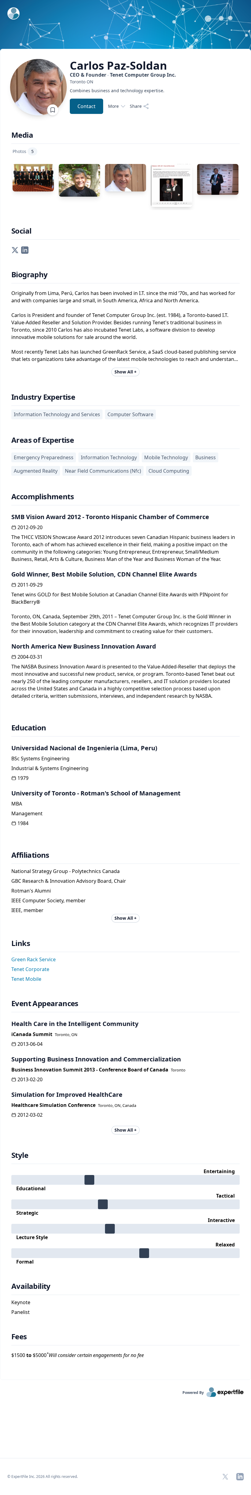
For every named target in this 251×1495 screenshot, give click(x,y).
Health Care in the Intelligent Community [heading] (74, 1024)
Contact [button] (86, 106)
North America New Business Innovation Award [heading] (83, 646)
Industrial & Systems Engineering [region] (49, 768)
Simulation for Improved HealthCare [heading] (66, 1094)
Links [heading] (20, 943)
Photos (23, 151)
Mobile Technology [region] (166, 457)
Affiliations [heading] (30, 855)
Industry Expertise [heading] (43, 397)
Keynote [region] (20, 1302)
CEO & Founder (123, 74)
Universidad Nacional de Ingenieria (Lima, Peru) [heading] (84, 748)
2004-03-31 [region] (30, 656)
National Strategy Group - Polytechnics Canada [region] (65, 871)
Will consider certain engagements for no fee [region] (95, 1355)
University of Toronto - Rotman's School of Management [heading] (96, 793)
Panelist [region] (20, 1312)
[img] (125, 1180)
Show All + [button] (125, 372)
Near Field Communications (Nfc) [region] (103, 470)
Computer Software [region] (130, 414)
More (113, 106)
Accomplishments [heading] (42, 496)
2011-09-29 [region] (30, 584)
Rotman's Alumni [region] (31, 890)
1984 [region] (22, 823)
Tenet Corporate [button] (30, 969)
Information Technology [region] (109, 457)
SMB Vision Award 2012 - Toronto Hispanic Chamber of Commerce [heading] (110, 517)
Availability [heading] (31, 1286)
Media (22, 135)
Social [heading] (21, 231)
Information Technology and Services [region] (57, 414)
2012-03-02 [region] (30, 1114)
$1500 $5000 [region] (77, 1355)
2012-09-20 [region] (30, 527)
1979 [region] (22, 778)
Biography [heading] (29, 274)
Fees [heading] (19, 1336)
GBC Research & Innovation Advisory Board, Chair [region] (68, 881)
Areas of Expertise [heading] (42, 440)
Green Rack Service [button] (33, 959)
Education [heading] (28, 728)
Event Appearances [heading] (44, 1003)
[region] (123, 81)
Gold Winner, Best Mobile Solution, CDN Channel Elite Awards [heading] (104, 574)
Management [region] (27, 813)
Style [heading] (19, 1155)
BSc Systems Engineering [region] (40, 758)
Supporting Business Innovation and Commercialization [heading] (96, 1059)
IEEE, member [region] (27, 910)
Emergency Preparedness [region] (43, 457)
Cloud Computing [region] (168, 470)
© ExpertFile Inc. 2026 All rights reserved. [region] (42, 1476)
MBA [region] (16, 803)
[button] (15, 249)
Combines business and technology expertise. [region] (117, 90)
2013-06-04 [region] (30, 1044)
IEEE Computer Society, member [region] (48, 900)
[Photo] (33, 177)
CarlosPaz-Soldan (118, 65)
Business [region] (205, 457)
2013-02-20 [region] (30, 1079)
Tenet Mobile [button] (26, 979)
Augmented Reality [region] (36, 470)
